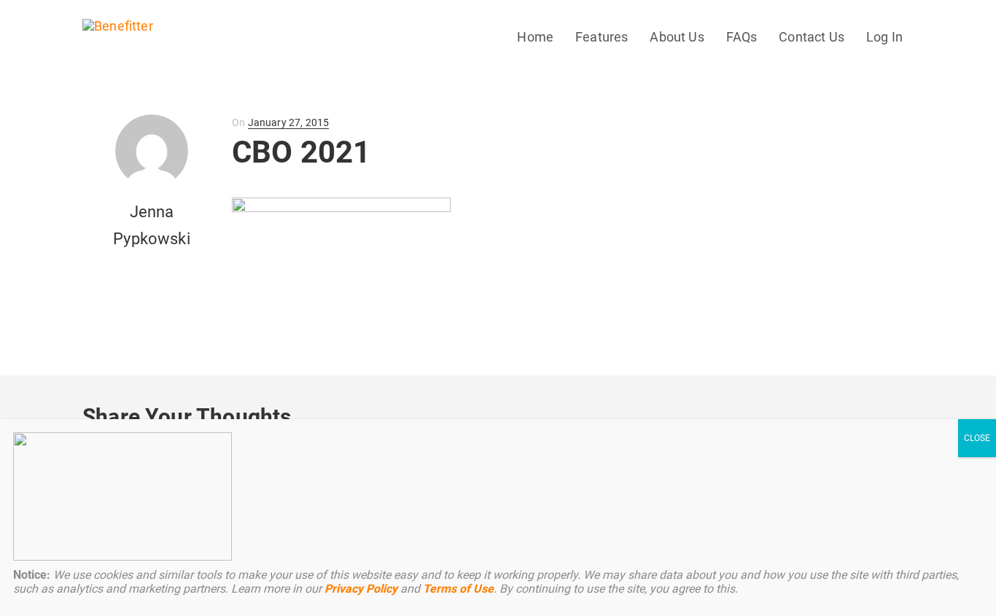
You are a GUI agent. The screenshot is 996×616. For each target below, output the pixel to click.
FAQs (742, 36)
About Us (677, 36)
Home (535, 36)
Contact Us (811, 36)
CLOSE (977, 438)
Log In (884, 36)
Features (601, 36)
